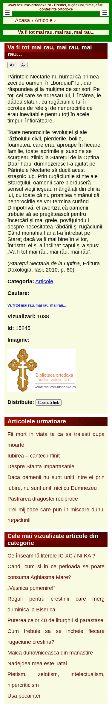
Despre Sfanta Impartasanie (40, 466)
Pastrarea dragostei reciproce (42, 499)
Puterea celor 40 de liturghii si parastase (55, 620)
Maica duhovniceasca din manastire (50, 653)
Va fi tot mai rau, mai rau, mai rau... (36, 305)
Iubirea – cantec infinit (33, 456)
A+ (12, 65)
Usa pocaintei (23, 696)
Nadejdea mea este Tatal (37, 663)
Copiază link (48, 402)
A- (23, 65)
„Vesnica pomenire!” (31, 588)
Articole (44, 281)
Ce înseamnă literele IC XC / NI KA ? (51, 556)
